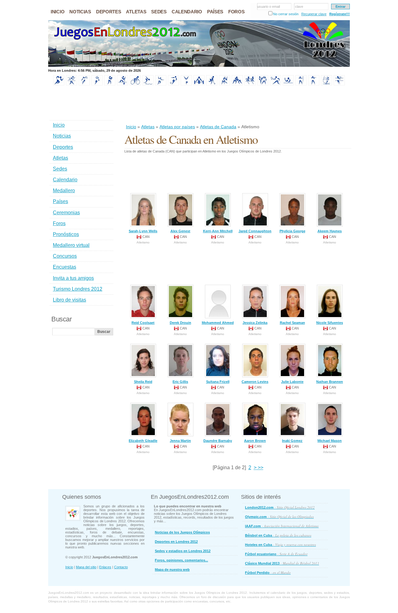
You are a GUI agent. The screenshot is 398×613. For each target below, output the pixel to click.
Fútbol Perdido (268, 572)
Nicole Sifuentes (329, 323)
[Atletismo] (58, 84)
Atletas (148, 126)
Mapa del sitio (86, 567)
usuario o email (268, 6)
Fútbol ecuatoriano (276, 554)
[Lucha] (237, 84)
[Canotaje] (122, 84)
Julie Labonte (292, 382)
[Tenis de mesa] (288, 84)
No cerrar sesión (285, 14)
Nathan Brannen (329, 382)
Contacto (121, 567)
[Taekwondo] (262, 84)
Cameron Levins (255, 382)
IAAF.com (282, 526)
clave (299, 6)
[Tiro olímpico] (313, 84)
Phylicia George (292, 231)
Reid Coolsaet (143, 323)
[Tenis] (275, 84)
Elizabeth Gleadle (143, 441)
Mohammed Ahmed (218, 323)
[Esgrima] (160, 84)
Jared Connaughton (254, 231)
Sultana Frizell (217, 382)
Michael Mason (329, 441)
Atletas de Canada (218, 126)
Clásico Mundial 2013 (282, 563)
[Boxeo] (109, 84)
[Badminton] (71, 84)
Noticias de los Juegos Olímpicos (182, 532)
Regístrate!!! (339, 14)
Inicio (131, 126)
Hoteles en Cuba (280, 544)
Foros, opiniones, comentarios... (181, 560)
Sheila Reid (143, 382)
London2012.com (280, 507)
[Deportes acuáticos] (148, 84)
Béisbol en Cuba (278, 535)
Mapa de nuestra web (172, 569)
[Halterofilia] (199, 84)
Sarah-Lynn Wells (143, 231)
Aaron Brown (255, 441)
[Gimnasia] (186, 84)
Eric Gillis (180, 382)
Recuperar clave (313, 14)
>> (260, 467)
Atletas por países (177, 126)
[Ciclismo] (135, 84)
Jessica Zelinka (255, 323)
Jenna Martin (180, 441)
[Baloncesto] (84, 84)
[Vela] (326, 84)
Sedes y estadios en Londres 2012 (183, 551)
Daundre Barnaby (217, 441)
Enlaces (105, 567)
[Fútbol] (173, 84)
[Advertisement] (237, 105)
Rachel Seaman (292, 323)
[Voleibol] (339, 84)
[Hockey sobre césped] (211, 84)
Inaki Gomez (292, 441)
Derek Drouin (180, 323)
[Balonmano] (97, 84)
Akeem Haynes (329, 231)
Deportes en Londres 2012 (176, 541)
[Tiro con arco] (301, 84)
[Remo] (250, 84)
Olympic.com (279, 516)
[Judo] (224, 84)
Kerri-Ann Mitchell (218, 231)
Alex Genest (180, 231)
